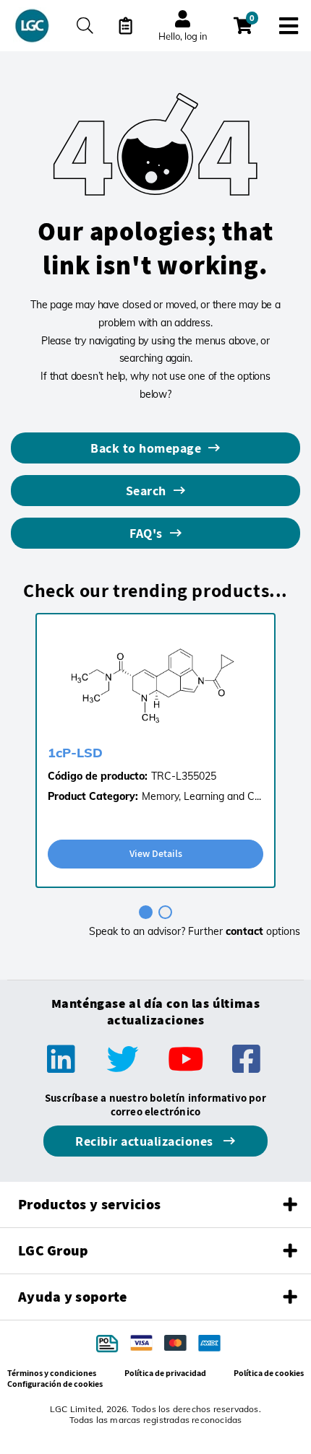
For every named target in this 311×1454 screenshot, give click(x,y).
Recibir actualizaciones (145, 1141)
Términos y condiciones (51, 1372)
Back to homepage (145, 448)
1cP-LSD (75, 752)
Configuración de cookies (55, 1383)
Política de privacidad (165, 1372)
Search (146, 490)
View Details (155, 853)
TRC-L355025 (183, 776)
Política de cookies (269, 1372)
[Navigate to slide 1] (146, 912)
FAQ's (146, 533)
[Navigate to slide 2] (165, 912)
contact (244, 931)
